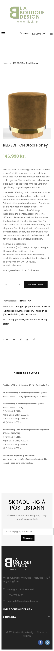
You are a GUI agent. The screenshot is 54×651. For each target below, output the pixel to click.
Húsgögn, (13, 319)
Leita (26, 33)
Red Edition (13, 314)
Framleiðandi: (10, 300)
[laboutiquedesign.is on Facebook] (40, 642)
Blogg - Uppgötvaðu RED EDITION (33, 306)
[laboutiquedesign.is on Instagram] (47, 642)
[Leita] (51, 34)
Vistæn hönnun (29, 314)
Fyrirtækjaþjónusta (12, 310)
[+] (19, 285)
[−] (6, 285)
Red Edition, (31, 319)
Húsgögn (28, 310)
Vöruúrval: (8, 306)
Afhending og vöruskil (27, 373)
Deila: (6, 339)
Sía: (5, 319)
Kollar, (22, 319)
